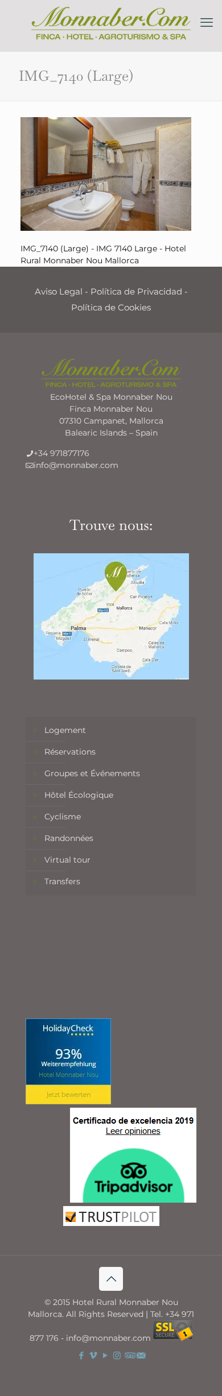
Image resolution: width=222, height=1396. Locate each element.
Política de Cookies (111, 307)
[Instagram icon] (117, 1355)
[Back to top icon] (111, 1279)
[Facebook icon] (81, 1355)
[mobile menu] (206, 22)
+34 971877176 (61, 453)
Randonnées (68, 838)
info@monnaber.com (76, 465)
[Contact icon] (141, 1355)
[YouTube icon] (105, 1355)
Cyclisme (62, 816)
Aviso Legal (59, 291)
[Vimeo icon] (93, 1355)
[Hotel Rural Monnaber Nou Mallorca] (111, 23)
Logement (65, 730)
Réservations (70, 752)
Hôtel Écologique (78, 795)
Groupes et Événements (92, 773)
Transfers (62, 881)
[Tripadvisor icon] (129, 1355)
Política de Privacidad (136, 291)
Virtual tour (67, 860)
